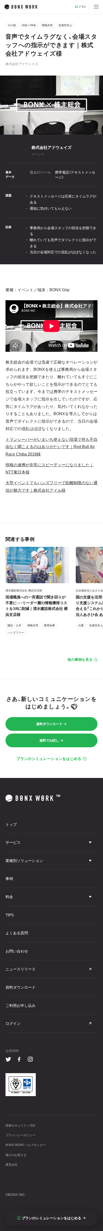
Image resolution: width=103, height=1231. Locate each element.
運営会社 (12, 1164)
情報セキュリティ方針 (21, 1125)
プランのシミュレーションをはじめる (48, 759)
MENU (96, 7)
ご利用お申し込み (21, 1005)
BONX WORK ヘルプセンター (26, 1145)
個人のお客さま (16, 1155)
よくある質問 (17, 933)
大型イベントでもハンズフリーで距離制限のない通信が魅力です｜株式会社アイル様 (52, 486)
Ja (76, 6)
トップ (11, 824)
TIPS (10, 915)
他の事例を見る (80, 660)
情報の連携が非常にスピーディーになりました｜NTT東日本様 (50, 468)
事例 (9, 878)
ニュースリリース (21, 969)
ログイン (13, 1023)
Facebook (19, 1059)
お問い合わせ (17, 951)
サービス (13, 842)
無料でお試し (49, 740)
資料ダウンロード (49, 724)
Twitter (8, 1059)
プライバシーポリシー (21, 1135)
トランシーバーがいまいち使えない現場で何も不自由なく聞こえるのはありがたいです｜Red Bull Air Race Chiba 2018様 (52, 446)
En (84, 6)
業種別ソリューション (24, 860)
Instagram (30, 1059)
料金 (9, 897)
